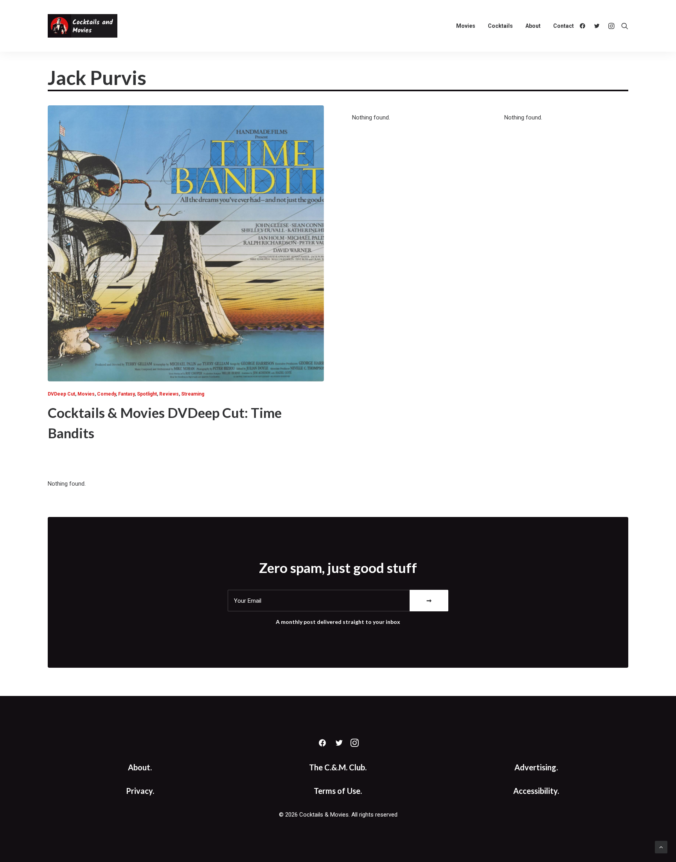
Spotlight (147, 394)
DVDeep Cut (61, 394)
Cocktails (500, 26)
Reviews (169, 394)
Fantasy (126, 394)
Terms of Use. (338, 790)
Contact (563, 26)
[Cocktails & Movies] (82, 26)
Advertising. (536, 767)
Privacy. (140, 790)
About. (140, 767)
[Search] (623, 26)
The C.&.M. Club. (338, 767)
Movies (465, 26)
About (533, 26)
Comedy (106, 394)
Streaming (192, 394)
